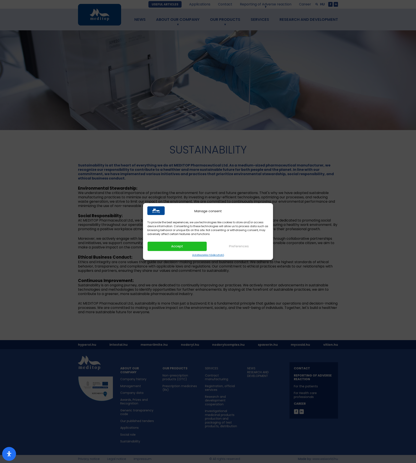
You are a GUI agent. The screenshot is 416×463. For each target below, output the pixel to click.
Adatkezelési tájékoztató (208, 255)
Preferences (239, 246)
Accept (177, 246)
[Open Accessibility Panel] (9, 454)
